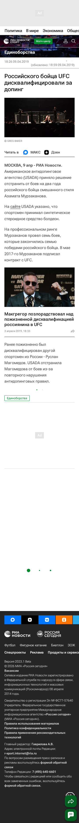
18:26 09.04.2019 (16, 61)
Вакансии (11, 670)
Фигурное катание (33, 645)
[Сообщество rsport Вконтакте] (47, 619)
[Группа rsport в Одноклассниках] (64, 619)
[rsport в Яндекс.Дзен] (30, 619)
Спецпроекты (15, 652)
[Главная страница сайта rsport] (26, 41)
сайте (15, 206)
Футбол (9, 645)
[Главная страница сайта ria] (5, 41)
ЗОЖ (71, 645)
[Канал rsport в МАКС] (12, 619)
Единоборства (17, 398)
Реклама (36, 652)
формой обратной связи (22, 785)
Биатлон (57, 645)
